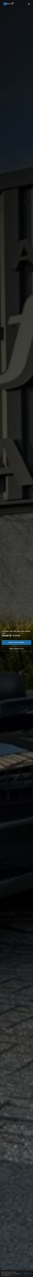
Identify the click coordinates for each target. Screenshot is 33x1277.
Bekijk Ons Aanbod (16, 642)
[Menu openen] (29, 4)
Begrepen (27, 1273)
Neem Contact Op (16, 648)
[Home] (8, 4)
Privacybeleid (14, 1275)
